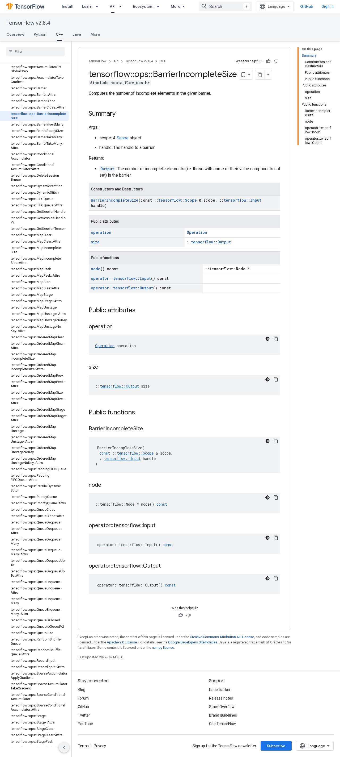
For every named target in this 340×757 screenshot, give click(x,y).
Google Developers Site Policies (192, 642)
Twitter (84, 715)
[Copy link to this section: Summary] (121, 114)
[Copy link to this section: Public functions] (140, 413)
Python (40, 34)
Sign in (328, 6)
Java (77, 34)
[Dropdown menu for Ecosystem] (159, 6)
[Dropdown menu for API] (122, 6)
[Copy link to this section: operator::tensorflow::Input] (160, 526)
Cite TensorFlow (222, 724)
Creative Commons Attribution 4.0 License (222, 637)
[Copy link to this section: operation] (118, 327)
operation (101, 232)
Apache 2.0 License (122, 642)
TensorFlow (98, 61)
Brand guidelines (223, 715)
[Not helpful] (276, 61)
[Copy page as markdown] (260, 74)
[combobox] (225, 6)
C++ (59, 34)
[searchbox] (35, 51)
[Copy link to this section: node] (106, 485)
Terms (83, 746)
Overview (15, 34)
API (113, 6)
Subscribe (276, 745)
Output (107, 168)
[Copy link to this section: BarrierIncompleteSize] (148, 429)
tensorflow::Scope (177, 200)
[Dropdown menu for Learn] (98, 6)
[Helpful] (268, 61)
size (95, 241)
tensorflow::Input (242, 200)
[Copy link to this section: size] (103, 367)
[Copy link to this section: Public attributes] (140, 310)
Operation (197, 232)
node (95, 268)
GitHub (306, 6)
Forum (83, 698)
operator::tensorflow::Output (122, 287)
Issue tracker (220, 690)
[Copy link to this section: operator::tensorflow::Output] (166, 566)
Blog (81, 690)
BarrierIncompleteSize (114, 200)
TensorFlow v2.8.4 (28, 23)
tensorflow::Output (211, 241)
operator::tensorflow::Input (121, 278)
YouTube (85, 724)
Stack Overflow (222, 707)
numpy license (163, 648)
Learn (87, 6)
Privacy (100, 746)
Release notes (221, 698)
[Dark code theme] (267, 339)
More (175, 6)
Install (67, 6)
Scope (123, 137)
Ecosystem (143, 6)
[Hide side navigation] (64, 747)
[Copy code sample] (276, 339)
